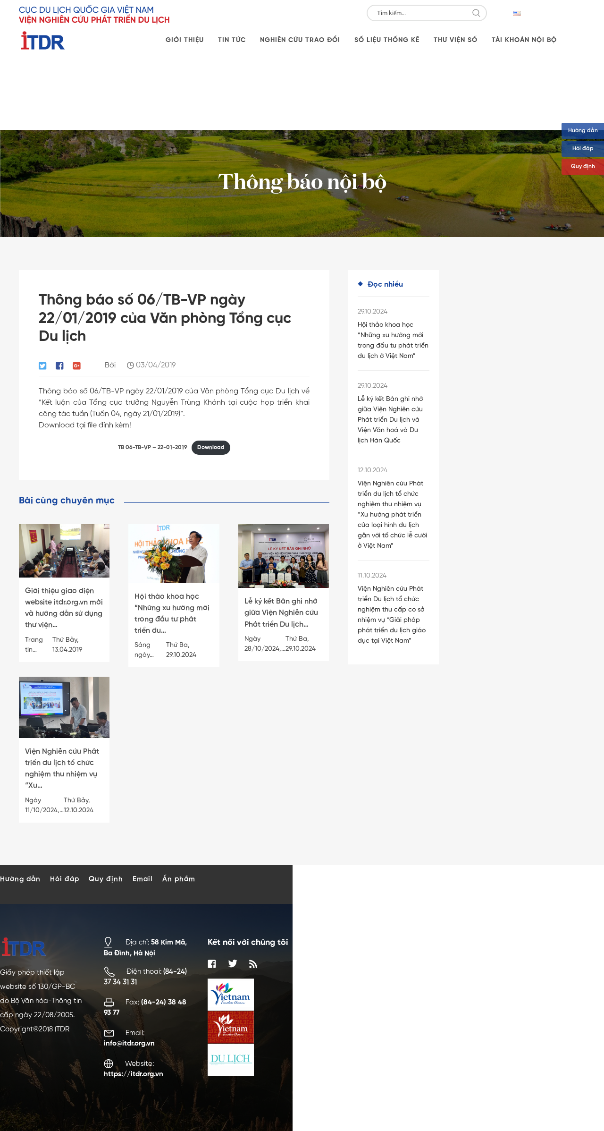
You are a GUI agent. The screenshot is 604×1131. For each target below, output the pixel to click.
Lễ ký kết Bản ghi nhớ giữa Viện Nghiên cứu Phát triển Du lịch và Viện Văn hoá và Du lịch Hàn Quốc (390, 420)
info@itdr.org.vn (129, 1043)
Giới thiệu (185, 40)
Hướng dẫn (583, 131)
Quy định (583, 167)
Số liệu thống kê (386, 40)
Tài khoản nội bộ (524, 40)
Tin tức (232, 40)
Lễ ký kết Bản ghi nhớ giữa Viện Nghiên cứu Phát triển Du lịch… (281, 613)
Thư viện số (456, 40)
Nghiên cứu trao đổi (300, 40)
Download (211, 448)
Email (143, 879)
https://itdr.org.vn (133, 1074)
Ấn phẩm (178, 879)
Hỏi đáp (583, 149)
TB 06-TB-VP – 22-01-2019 (152, 448)
